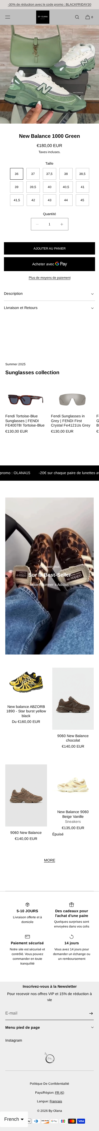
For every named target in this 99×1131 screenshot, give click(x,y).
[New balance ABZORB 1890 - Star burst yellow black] (26, 684)
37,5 (49, 174)
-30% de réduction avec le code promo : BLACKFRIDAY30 (49, 4)
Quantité (49, 214)
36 (16, 174)
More (49, 860)
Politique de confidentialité (49, 1084)
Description (13, 293)
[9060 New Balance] (26, 795)
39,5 (33, 187)
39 (16, 187)
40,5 (66, 187)
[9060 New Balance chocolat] (73, 699)
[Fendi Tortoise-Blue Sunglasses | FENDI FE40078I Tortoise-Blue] (26, 399)
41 (82, 187)
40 (49, 187)
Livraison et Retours (20, 308)
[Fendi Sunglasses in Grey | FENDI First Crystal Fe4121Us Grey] (72, 399)
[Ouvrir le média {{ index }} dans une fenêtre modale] (49, 74)
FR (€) (59, 1092)
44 (66, 200)
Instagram (13, 1040)
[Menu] (11, 17)
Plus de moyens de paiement (49, 278)
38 (66, 174)
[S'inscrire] (87, 1013)
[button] (74, 17)
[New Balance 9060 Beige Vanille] (73, 785)
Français (56, 1101)
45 (82, 200)
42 (33, 200)
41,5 (17, 200)
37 (33, 174)
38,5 (82, 174)
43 (49, 200)
